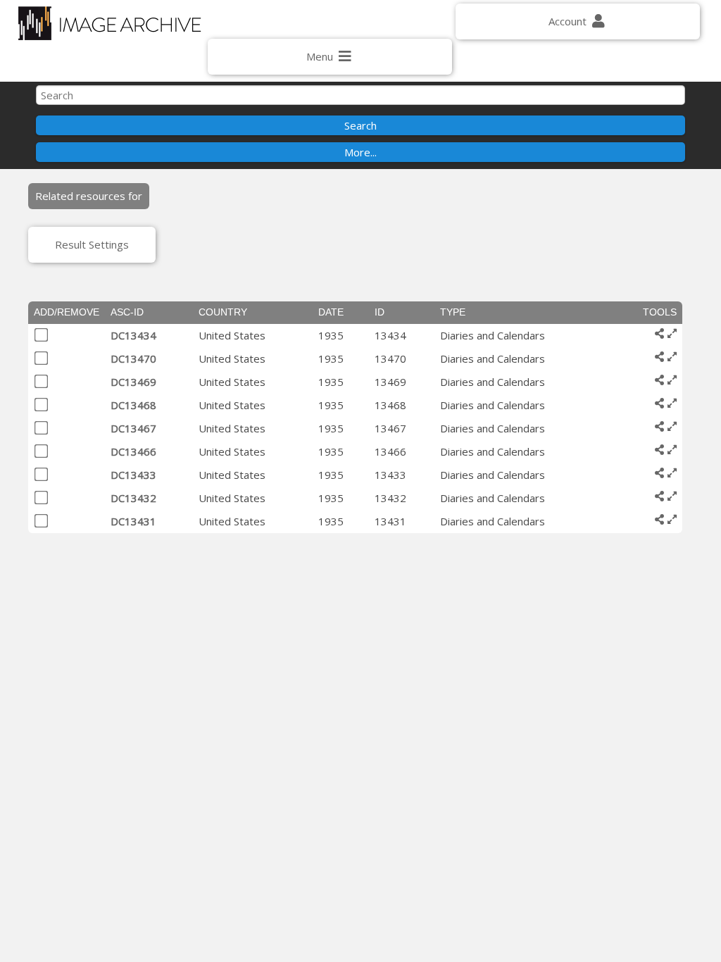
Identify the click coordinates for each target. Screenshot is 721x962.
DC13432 (133, 498)
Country (223, 312)
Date (331, 312)
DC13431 (133, 521)
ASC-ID (127, 312)
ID (379, 312)
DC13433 (133, 475)
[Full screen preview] (672, 333)
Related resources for (88, 196)
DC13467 (133, 428)
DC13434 (133, 335)
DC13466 (133, 451)
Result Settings (92, 244)
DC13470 (133, 358)
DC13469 (133, 382)
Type (452, 312)
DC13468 (133, 405)
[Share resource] (659, 333)
